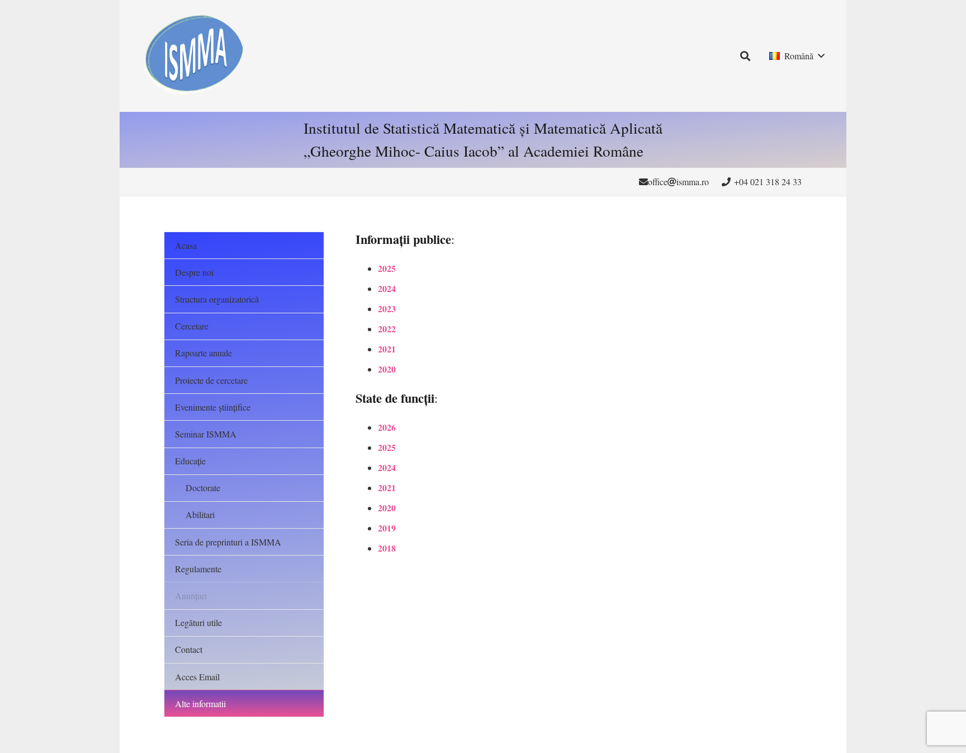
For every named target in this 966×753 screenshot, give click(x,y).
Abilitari (200, 514)
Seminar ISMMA (205, 434)
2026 (387, 427)
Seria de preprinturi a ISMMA (228, 542)
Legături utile (198, 622)
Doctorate (203, 487)
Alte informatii (200, 703)
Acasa (186, 245)
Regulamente (198, 569)
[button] (746, 56)
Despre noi (194, 272)
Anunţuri (191, 595)
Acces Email (197, 677)
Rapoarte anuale (203, 353)
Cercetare (192, 326)
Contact (188, 649)
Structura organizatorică (217, 299)
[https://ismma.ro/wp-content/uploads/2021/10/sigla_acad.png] (193, 56)
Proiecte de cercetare (211, 380)
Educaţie (190, 461)
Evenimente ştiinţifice (212, 407)
